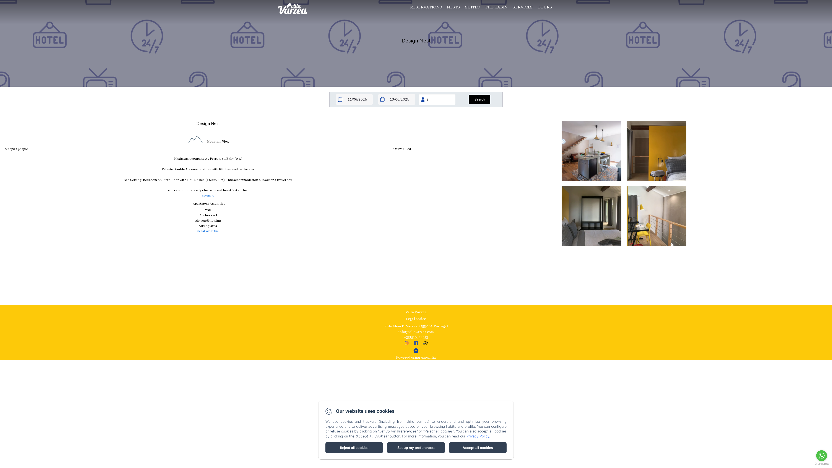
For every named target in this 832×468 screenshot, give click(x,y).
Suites (472, 7)
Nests (453, 7)
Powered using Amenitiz (416, 357)
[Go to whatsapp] (821, 455)
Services (523, 7)
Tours (545, 7)
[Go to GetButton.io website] (822, 464)
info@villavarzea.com (416, 332)
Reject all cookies (354, 447)
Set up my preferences (416, 447)
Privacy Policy (477, 436)
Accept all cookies (478, 447)
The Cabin (496, 7)
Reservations (426, 7)
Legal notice (416, 319)
